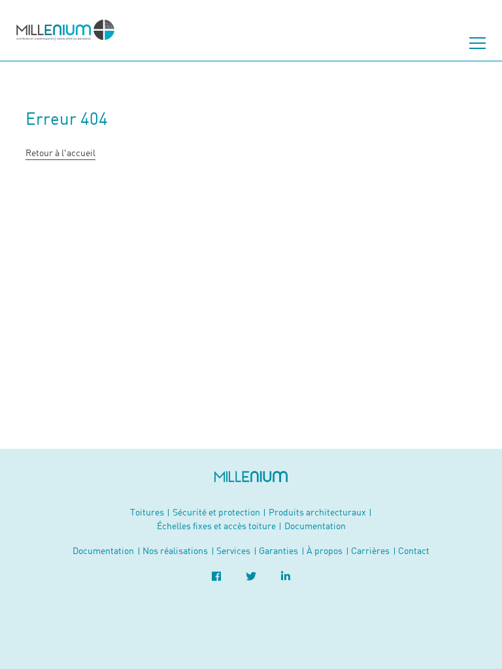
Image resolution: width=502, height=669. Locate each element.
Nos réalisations (175, 550)
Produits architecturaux (317, 511)
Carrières (370, 550)
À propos (325, 550)
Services (233, 550)
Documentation (315, 525)
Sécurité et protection (216, 511)
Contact (413, 550)
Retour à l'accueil (60, 152)
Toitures (147, 511)
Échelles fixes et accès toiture (216, 525)
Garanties (278, 550)
